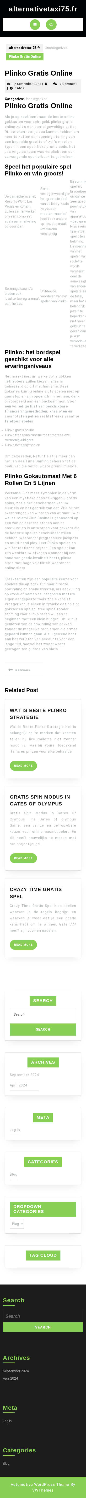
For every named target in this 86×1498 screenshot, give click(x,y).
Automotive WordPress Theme (40, 1484)
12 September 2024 (26, 84)
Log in (15, 1130)
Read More (25, 767)
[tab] (35, 24)
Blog (13, 1174)
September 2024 (24, 1075)
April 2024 (18, 1085)
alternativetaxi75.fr (43, 9)
